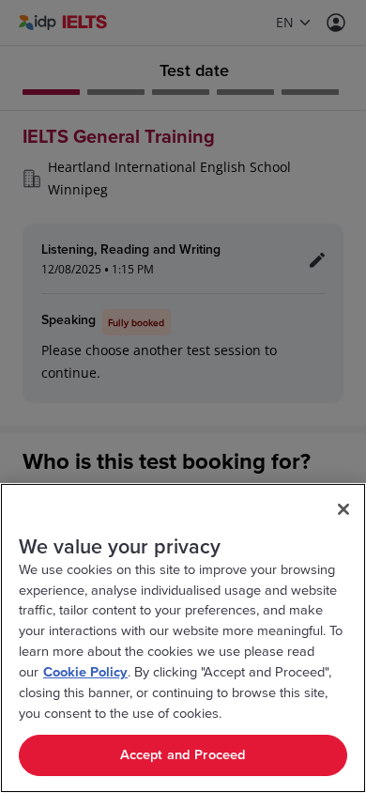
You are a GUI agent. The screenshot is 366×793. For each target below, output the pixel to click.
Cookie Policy (85, 672)
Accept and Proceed (183, 755)
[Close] (343, 509)
